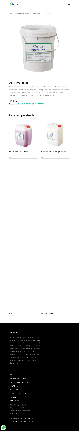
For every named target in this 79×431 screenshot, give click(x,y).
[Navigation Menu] (69, 4)
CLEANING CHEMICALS (22, 13)
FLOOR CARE (36, 13)
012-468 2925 (18, 418)
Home (10, 13)
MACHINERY (14, 397)
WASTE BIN (14, 386)
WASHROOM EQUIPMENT (18, 379)
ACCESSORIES (15, 390)
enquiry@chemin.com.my (24, 421)
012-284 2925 (28, 418)
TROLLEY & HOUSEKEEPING (19, 382)
